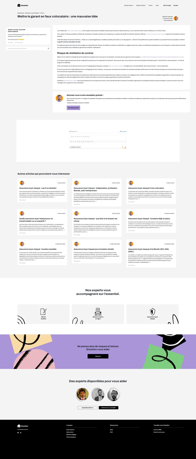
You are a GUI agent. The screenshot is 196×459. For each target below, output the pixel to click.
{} (90, 141)
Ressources (20, 13)
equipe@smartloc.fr (22, 429)
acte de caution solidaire (116, 66)
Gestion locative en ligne (98, 318)
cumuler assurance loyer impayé (155, 34)
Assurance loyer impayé (152, 318)
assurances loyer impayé (74, 30)
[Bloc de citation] (84, 141)
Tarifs (157, 5)
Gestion (140, 5)
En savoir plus (19, 42)
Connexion (123, 131)
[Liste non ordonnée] (82, 141)
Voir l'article (22, 200)
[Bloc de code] (86, 141)
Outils (150, 5)
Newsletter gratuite (73, 107)
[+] (92, 141)
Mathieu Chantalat (167, 16)
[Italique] (73, 141)
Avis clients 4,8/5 (12, 39)
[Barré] (77, 141)
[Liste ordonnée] (79, 141)
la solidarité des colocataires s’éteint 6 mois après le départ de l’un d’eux (162, 57)
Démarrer (10, 42)
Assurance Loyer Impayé (32, 13)
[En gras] (71, 141)
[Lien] (88, 141)
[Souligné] (75, 141)
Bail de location (128, 5)
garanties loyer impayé (70, 80)
